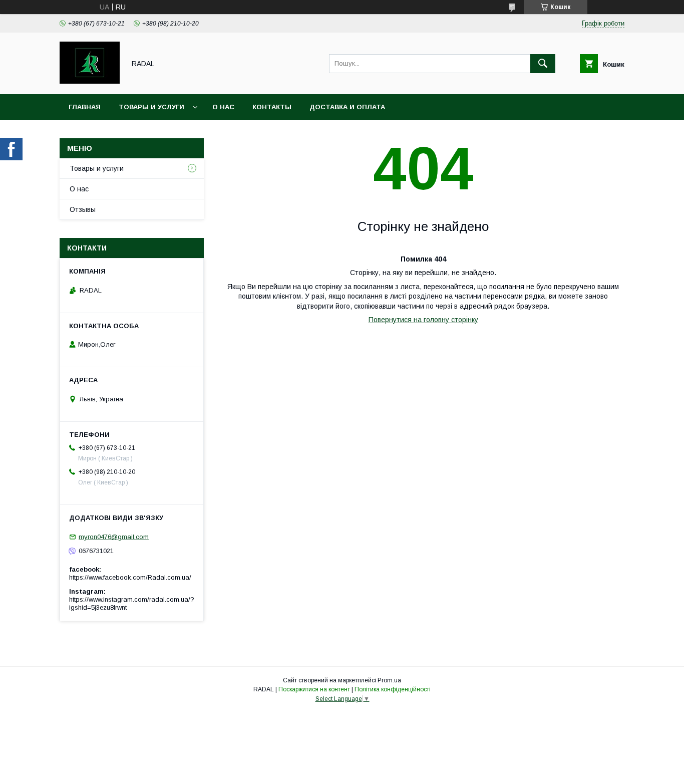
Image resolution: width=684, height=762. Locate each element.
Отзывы (83, 209)
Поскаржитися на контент (314, 689)
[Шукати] (542, 63)
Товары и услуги (151, 107)
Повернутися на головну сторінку (423, 320)
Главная (85, 107)
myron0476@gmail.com (114, 537)
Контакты (271, 107)
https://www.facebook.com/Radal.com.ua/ (130, 577)
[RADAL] (90, 81)
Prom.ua (389, 680)
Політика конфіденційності (393, 689)
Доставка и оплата (347, 107)
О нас (223, 107)
